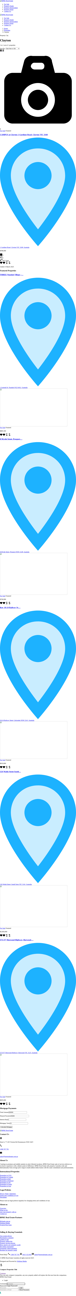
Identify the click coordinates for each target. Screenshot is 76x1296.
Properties (7, 30)
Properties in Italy (5, 1179)
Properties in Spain (6, 1184)
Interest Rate (4, 1119)
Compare (3, 1273)
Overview (3, 1208)
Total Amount (4, 1112)
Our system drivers (6, 1236)
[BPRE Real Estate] (6, 1)
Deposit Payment (5, 1116)
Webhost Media (5, 1223)
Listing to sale (4, 1239)
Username (3, 1284)
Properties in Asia (5, 1186)
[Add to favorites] (4, 263)
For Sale (6, 4)
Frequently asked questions (8, 1248)
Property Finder (9, 6)
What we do (4, 1210)
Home (6, 28)
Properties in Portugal (6, 1181)
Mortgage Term (5, 1123)
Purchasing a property (7, 1238)
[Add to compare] (9, 263)
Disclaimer (3, 1197)
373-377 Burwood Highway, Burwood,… (16, 940)
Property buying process (7, 1243)
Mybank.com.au (5, 1221)
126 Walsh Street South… (10, 772)
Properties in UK (5, 1182)
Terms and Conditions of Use (9, 1195)
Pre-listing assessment (7, 1247)
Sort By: (2, 48)
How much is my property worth (10, 1245)
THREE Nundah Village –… (11, 275)
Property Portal (8, 9)
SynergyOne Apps (6, 1225)
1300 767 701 (4, 1149)
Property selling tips (6, 1241)
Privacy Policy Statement (8, 1194)
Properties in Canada (6, 1177)
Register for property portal (8, 1250)
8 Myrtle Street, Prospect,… (11, 439)
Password (3, 1286)
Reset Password (24, 1290)
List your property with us (8, 1212)
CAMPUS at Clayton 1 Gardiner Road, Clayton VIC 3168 (24, 135)
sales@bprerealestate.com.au (9, 1156)
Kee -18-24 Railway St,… (10, 607)
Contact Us (7, 11)
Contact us (3, 1214)
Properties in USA (5, 1175)
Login (21, 1287)
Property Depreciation (11, 8)
